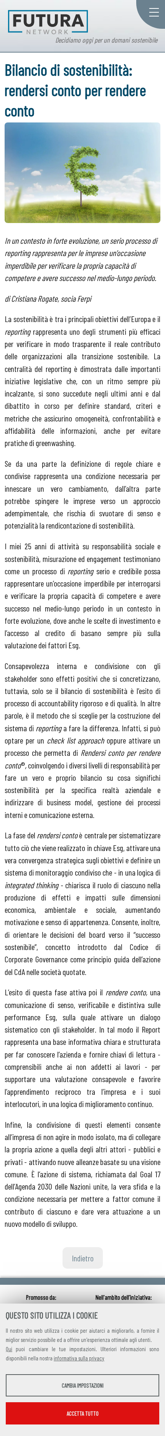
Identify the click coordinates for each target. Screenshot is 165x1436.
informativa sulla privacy (79, 1358)
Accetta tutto (83, 1413)
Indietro (83, 1258)
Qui (9, 1348)
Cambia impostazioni (83, 1385)
